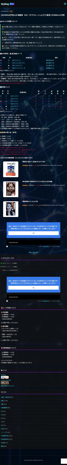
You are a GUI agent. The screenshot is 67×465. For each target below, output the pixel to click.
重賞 (2, 446)
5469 (30, 165)
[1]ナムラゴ (14, 96)
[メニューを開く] (65, 4)
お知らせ (3, 429)
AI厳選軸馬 (4, 408)
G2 (2, 415)
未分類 (3, 443)
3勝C (2, 404)
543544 (31, 185)
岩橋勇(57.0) (50, 68)
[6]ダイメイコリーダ (18, 68)
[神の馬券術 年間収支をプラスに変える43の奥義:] (10, 189)
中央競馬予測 (4, 436)
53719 (31, 205)
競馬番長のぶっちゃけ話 (30, 201)
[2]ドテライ (14, 98)
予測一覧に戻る (33, 252)
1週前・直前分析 (5, 397)
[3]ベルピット (16, 60)
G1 (2, 411)
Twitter (3, 375)
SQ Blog (7, 3)
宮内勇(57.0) (50, 63)
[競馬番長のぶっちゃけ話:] (10, 209)
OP (2, 425)
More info (59, 165)
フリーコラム (4, 432)
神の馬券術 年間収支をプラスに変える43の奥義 (37, 181)
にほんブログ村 (6, 380)
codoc (58, 246)
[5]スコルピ (14, 106)
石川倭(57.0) (50, 65)
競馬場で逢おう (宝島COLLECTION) (33, 162)
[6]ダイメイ (14, 109)
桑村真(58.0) (50, 60)
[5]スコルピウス (17, 65)
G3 (2, 418)
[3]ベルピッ (14, 101)
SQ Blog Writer (46, 246)
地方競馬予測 (4, 439)
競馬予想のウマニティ (8, 386)
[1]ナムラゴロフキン (18, 63)
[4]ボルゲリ (14, 104)
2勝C (2, 401)
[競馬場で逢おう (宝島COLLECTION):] (10, 169)
